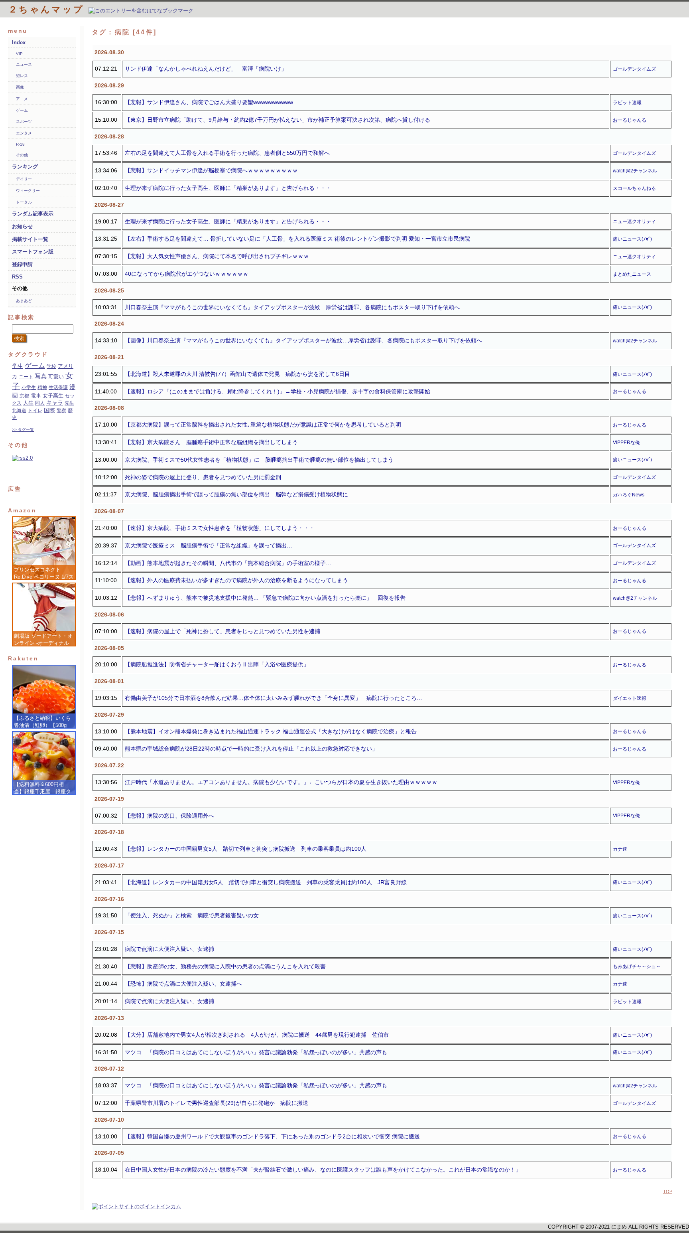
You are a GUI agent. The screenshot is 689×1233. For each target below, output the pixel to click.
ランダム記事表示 (32, 214)
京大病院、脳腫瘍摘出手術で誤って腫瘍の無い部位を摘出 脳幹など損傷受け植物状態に (236, 494)
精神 (42, 387)
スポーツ (24, 121)
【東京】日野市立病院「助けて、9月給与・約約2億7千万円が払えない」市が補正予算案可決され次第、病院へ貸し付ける (277, 120)
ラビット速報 (627, 102)
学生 (17, 366)
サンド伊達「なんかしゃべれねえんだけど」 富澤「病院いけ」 (206, 68)
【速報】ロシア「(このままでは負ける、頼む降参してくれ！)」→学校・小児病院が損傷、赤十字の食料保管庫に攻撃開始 (277, 391)
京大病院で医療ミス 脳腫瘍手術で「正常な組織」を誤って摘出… (208, 545)
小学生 (29, 387)
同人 (40, 402)
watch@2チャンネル (635, 171)
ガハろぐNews (628, 495)
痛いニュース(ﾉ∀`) (632, 239)
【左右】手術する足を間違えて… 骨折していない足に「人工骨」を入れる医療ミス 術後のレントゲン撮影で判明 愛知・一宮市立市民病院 (297, 238)
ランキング (25, 167)
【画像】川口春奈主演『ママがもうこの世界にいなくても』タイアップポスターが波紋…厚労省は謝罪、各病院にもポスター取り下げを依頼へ (303, 340)
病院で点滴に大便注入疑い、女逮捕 (169, 949)
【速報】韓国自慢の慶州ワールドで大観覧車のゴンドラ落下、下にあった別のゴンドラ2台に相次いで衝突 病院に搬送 (272, 1136)
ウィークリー (28, 190)
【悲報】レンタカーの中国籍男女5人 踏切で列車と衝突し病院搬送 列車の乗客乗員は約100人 (245, 849)
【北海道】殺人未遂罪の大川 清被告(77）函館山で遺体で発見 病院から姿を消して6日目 (237, 374)
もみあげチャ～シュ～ (637, 966)
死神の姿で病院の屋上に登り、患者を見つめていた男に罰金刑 (203, 477)
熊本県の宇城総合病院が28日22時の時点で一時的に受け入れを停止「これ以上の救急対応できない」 (251, 748)
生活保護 (58, 387)
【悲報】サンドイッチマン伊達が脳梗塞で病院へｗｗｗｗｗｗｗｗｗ (211, 170)
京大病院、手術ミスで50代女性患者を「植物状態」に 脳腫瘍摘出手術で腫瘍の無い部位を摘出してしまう (259, 459)
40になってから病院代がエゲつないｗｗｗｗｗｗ (186, 274)
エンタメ (24, 133)
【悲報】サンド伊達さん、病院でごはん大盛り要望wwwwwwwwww (209, 102)
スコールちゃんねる (634, 188)
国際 (49, 410)
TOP (667, 1191)
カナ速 (620, 849)
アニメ (22, 99)
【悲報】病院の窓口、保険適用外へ (169, 815)
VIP (19, 53)
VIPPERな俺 (626, 442)
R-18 (20, 144)
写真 (41, 376)
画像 (20, 87)
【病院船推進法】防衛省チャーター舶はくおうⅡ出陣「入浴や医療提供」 (217, 664)
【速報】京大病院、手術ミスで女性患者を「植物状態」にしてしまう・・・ (220, 528)
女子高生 (53, 396)
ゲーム (22, 110)
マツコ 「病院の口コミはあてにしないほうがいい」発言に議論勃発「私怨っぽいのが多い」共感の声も (256, 1052)
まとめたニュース (632, 274)
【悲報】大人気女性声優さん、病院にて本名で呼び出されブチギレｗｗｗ (217, 256)
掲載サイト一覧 (30, 239)
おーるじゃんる (629, 120)
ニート (26, 376)
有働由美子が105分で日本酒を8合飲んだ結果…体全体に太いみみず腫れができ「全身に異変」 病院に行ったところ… (273, 698)
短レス (22, 75)
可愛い (56, 376)
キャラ (54, 403)
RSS (17, 277)
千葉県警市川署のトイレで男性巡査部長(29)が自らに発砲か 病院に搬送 (216, 1103)
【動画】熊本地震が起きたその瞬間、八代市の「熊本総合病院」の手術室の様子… (228, 563)
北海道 (19, 410)
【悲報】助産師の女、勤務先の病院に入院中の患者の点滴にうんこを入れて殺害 (225, 966)
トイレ (35, 410)
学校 (51, 366)
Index (19, 42)
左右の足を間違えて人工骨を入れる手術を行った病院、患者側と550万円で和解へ (227, 153)
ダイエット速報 (629, 698)
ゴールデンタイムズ (634, 69)
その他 (22, 155)
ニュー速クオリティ (634, 221)
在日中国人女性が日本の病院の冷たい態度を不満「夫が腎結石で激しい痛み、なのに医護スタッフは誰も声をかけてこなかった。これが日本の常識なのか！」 (323, 1169)
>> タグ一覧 (23, 429)
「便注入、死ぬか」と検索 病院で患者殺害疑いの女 (192, 915)
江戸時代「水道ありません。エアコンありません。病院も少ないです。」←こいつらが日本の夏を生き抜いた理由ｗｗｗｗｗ (281, 782)
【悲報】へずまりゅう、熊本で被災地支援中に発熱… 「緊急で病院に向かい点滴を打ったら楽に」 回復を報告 (265, 598)
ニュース (24, 64)
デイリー (24, 179)
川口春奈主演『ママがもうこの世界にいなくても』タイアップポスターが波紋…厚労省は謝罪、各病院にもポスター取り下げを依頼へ (292, 307)
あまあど (24, 300)
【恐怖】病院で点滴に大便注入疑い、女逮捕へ (183, 983)
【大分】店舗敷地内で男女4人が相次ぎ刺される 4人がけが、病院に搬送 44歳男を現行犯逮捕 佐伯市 (257, 1034)
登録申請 (22, 264)
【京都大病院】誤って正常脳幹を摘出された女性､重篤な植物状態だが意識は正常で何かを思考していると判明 (263, 424)
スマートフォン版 (32, 252)
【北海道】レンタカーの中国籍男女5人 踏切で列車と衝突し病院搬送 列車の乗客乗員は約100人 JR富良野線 (266, 882)
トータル (24, 202)
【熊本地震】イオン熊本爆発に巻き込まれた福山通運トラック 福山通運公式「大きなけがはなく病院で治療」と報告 (271, 731)
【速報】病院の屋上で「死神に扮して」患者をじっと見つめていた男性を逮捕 (222, 631)
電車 (36, 396)
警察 (61, 410)
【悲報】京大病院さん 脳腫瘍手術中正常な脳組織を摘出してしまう (211, 442)
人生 (28, 403)
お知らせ (22, 226)
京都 (24, 396)
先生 (69, 403)
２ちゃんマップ (48, 9)
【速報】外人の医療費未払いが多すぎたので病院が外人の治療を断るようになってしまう (236, 580)
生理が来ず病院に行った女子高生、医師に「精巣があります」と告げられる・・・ (228, 188)
